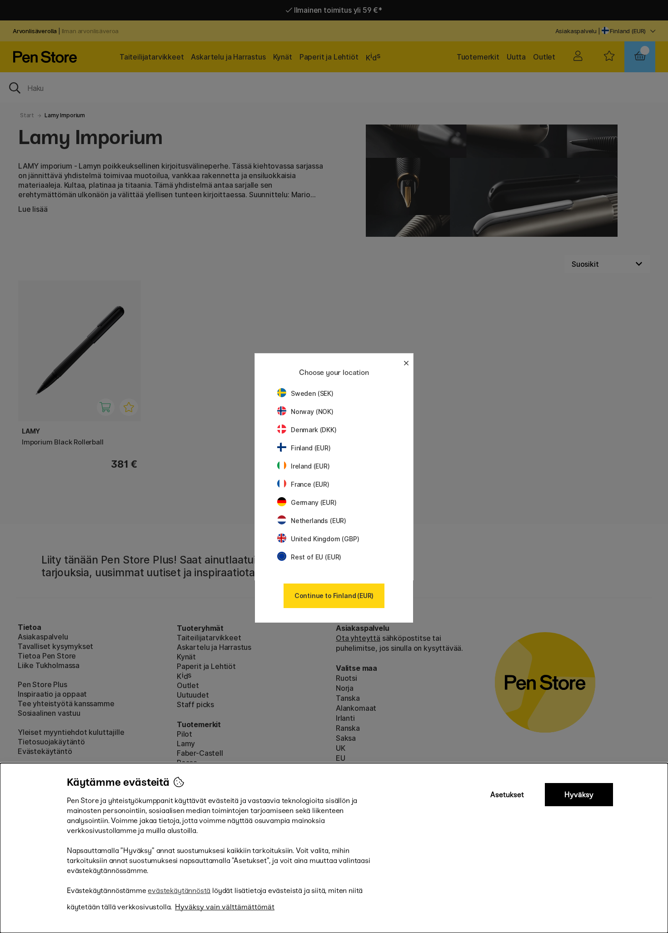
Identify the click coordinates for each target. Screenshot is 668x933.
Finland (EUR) (311, 448)
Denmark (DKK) (314, 430)
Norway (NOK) (312, 411)
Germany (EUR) (314, 502)
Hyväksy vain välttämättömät (224, 907)
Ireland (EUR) (310, 466)
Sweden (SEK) (312, 393)
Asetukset (507, 794)
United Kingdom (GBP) (325, 539)
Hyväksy (578, 794)
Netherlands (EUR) (318, 520)
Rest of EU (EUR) (316, 557)
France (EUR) (310, 484)
